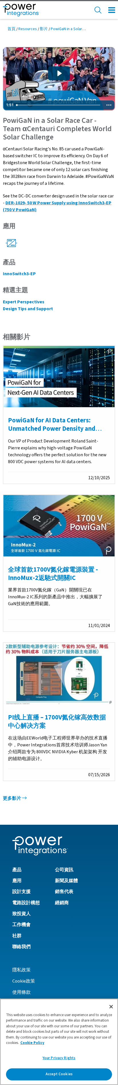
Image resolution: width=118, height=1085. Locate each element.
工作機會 (21, 924)
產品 (16, 870)
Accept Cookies (59, 1074)
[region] (59, 1042)
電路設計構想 (26, 903)
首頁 (11, 29)
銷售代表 (64, 891)
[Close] (111, 1006)
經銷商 (62, 903)
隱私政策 (21, 970)
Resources (27, 29)
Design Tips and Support (28, 309)
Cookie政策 (23, 981)
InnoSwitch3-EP (19, 274)
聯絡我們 (21, 947)
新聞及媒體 (66, 881)
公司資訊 (64, 870)
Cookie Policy (32, 1042)
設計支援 (21, 891)
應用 (16, 881)
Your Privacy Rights (59, 1058)
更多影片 (12, 798)
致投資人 (21, 914)
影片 (44, 29)
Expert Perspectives (23, 302)
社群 (16, 936)
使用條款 (21, 992)
